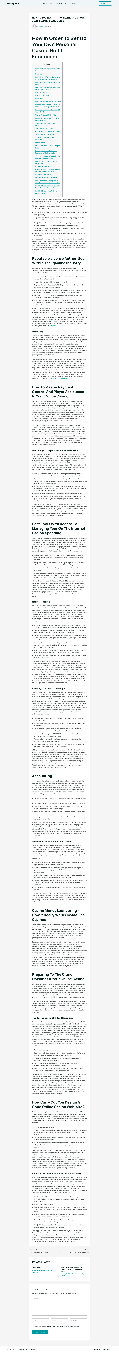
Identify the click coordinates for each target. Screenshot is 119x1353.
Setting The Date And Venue (44, 134)
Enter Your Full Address (42, 166)
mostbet (53, 326)
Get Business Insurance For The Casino (48, 102)
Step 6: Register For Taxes (44, 128)
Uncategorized (45, 1270)
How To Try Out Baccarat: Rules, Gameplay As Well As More (72, 1269)
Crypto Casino (40, 143)
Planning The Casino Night (43, 95)
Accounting (39, 99)
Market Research (41, 92)
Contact (73, 3)
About (52, 3)
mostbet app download (60, 378)
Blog (66, 3)
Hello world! (37, 1267)
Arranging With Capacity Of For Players (48, 131)
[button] (105, 3)
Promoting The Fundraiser (43, 175)
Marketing (38, 74)
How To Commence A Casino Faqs (46, 178)
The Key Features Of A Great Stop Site (47, 115)
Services (59, 3)
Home (45, 3)
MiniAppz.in (13, 3)
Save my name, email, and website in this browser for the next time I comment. (56, 1326)
